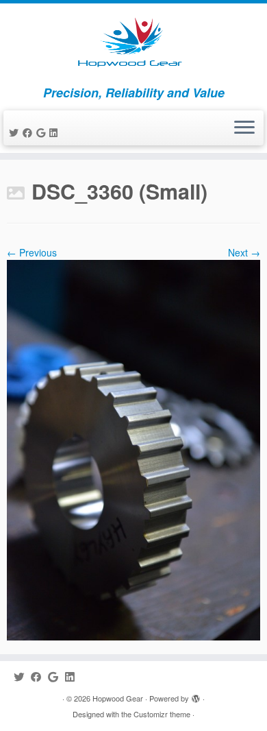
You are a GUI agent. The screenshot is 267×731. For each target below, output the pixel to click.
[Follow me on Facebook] (29, 132)
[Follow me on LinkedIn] (55, 132)
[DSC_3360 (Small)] (133, 448)
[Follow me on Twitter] (16, 132)
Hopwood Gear (117, 698)
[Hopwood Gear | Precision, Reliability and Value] (133, 44)
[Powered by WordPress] (196, 695)
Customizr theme (162, 713)
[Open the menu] (244, 128)
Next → (244, 252)
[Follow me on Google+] (42, 132)
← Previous (32, 252)
